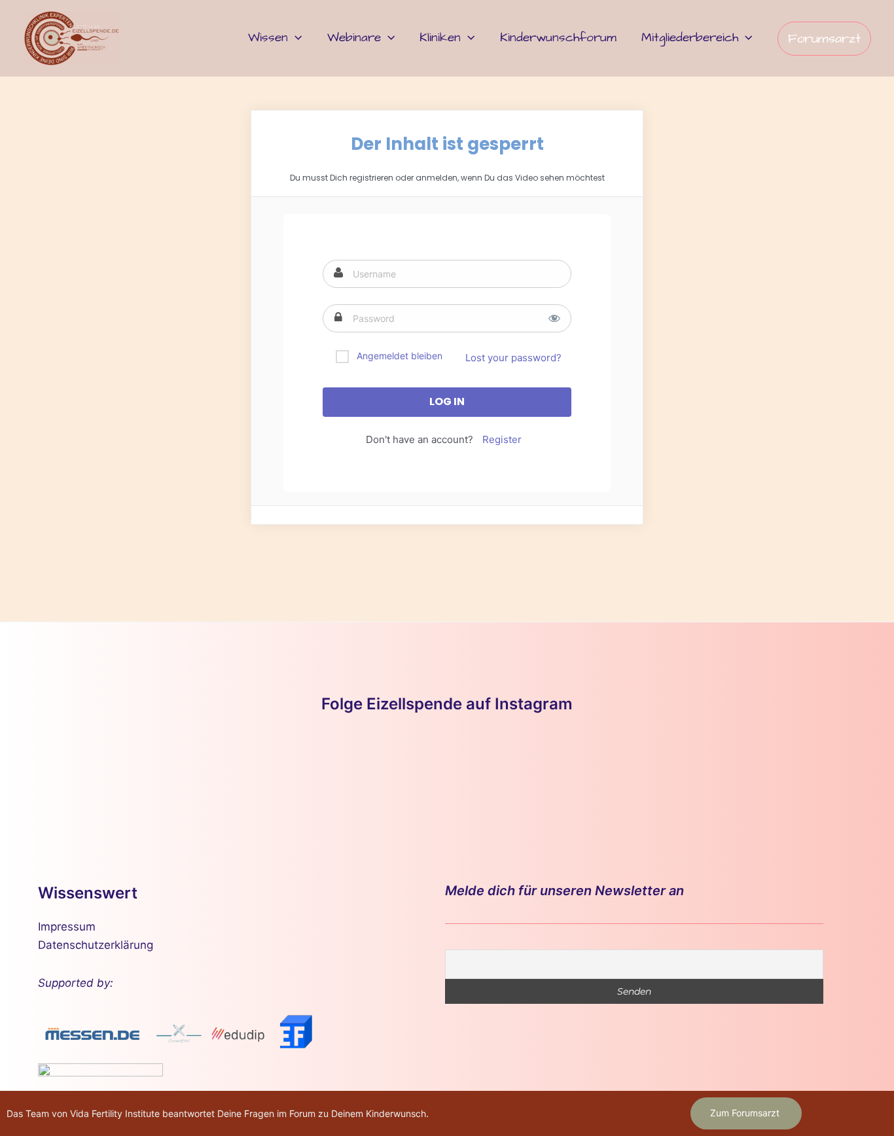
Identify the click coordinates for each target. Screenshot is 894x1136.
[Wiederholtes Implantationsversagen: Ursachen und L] (569, 773)
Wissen (268, 37)
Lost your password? (513, 357)
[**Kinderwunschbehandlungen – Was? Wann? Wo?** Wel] (203, 773)
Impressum (67, 926)
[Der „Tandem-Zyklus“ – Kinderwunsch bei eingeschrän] (81, 773)
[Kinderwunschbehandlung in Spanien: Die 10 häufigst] (691, 773)
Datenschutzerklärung (95, 944)
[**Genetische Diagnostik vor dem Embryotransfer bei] (447, 773)
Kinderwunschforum (558, 37)
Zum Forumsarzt (744, 1112)
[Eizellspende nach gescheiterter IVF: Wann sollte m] (325, 773)
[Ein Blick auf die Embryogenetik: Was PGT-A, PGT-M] (813, 773)
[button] (295, 37)
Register (502, 439)
